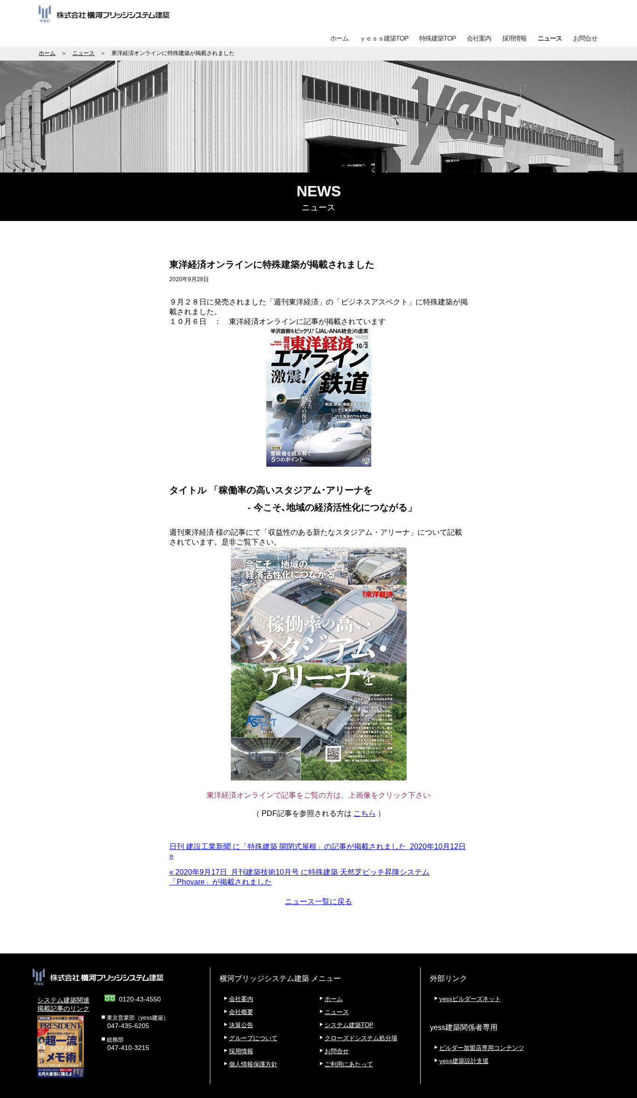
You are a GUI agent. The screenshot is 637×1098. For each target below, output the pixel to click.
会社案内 (479, 38)
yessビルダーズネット (470, 998)
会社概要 (241, 1011)
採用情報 (514, 38)
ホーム (339, 38)
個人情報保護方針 (253, 1064)
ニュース (550, 38)
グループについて (253, 1038)
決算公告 (241, 1025)
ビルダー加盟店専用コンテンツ (481, 1047)
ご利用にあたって (349, 1064)
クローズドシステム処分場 (361, 1038)
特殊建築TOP (437, 38)
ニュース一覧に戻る (318, 901)
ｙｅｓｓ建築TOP (384, 38)
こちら (364, 813)
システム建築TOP (349, 1025)
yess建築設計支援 (464, 1060)
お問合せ (585, 38)
